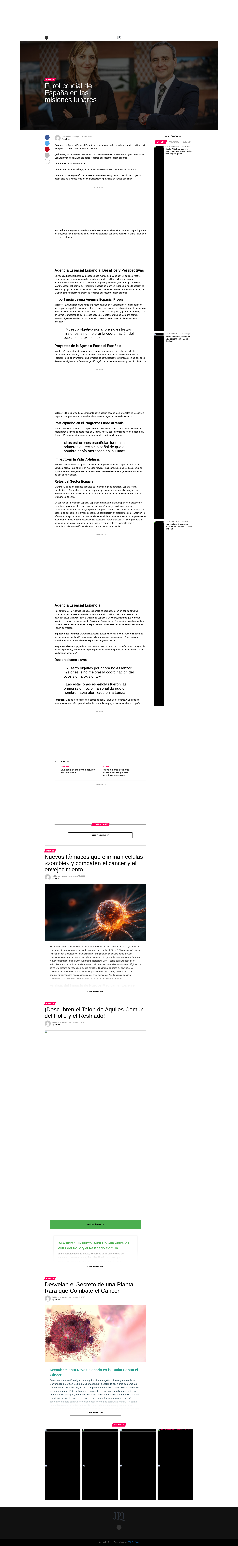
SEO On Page (133, 1542)
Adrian (67, 139)
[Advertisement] (119, 17)
